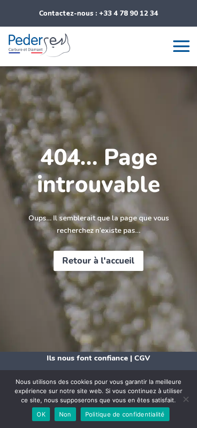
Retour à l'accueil (98, 261)
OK (41, 414)
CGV (142, 358)
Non (65, 414)
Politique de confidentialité (125, 414)
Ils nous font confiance (87, 358)
